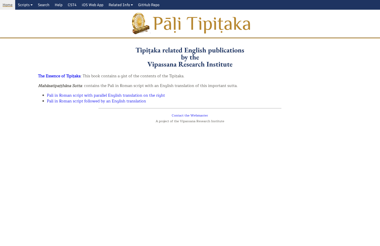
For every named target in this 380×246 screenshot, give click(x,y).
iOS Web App (92, 5)
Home (8, 5)
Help (58, 5)
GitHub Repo (148, 5)
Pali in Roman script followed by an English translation (96, 101)
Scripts (24, 5)
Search (43, 5)
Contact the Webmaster (190, 115)
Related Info (120, 5)
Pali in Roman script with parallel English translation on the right (106, 95)
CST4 (72, 5)
